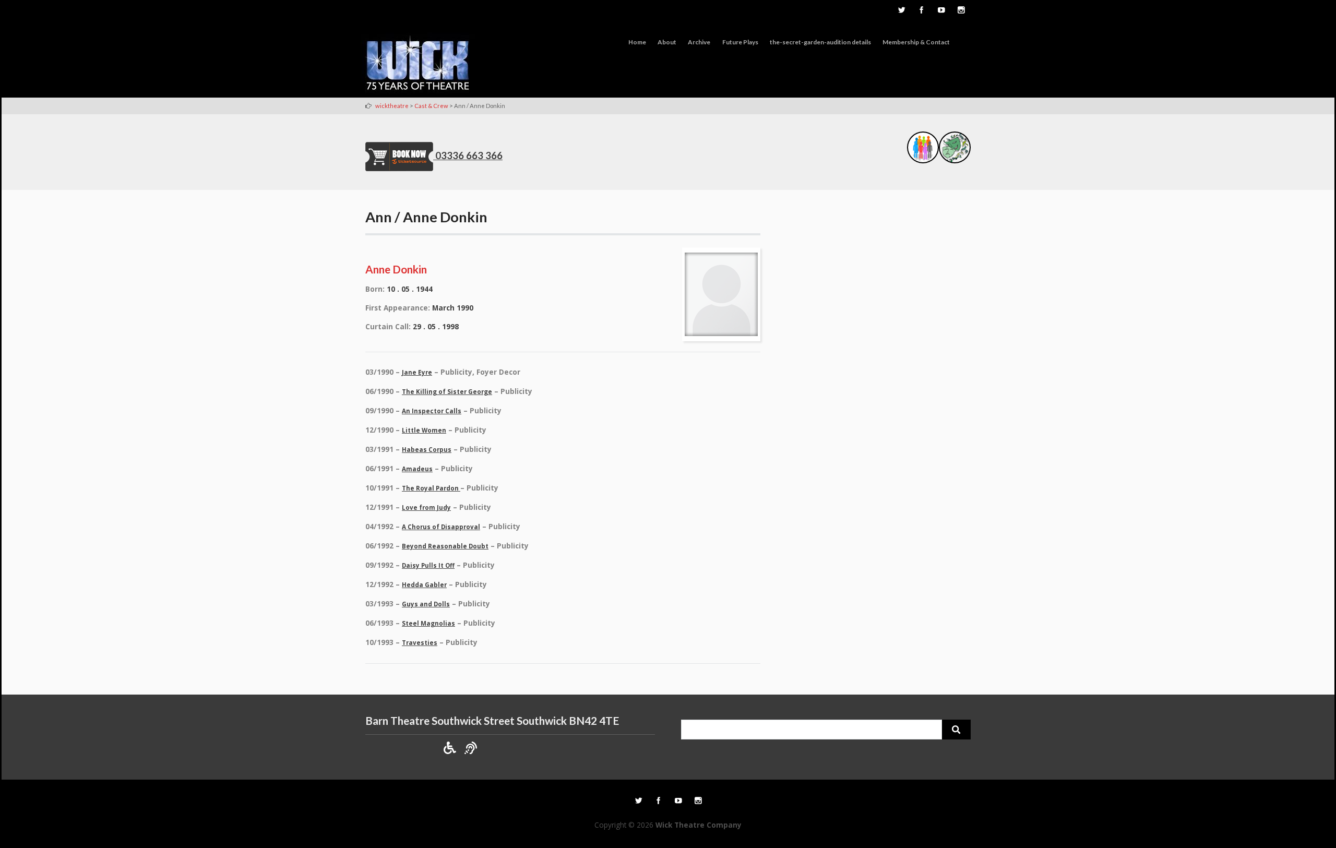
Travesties (419, 643)
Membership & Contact (916, 42)
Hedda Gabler (424, 585)
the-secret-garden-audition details (820, 42)
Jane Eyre (417, 372)
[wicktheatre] (418, 64)
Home (637, 42)
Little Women (424, 430)
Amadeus (417, 469)
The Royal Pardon (431, 488)
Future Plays (740, 42)
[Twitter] (901, 11)
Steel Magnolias (428, 623)
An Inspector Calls (431, 411)
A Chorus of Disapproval (441, 527)
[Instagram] (960, 11)
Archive (699, 42)
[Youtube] (941, 11)
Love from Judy (426, 507)
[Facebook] (921, 11)
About (667, 42)
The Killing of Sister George (447, 392)
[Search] (956, 729)
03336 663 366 (469, 155)
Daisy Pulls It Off (428, 565)
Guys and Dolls (426, 604)
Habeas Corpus (426, 449)
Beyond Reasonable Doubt (445, 546)
